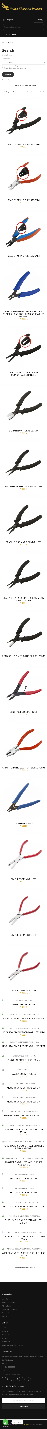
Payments (5, 1335)
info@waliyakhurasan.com (11, 1374)
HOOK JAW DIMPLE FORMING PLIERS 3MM (23, 1046)
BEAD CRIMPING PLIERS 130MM (23, 144)
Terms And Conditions (9, 1309)
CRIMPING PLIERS (23, 823)
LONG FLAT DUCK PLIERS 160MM (23, 1060)
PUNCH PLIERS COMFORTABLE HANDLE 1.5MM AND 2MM (23, 1147)
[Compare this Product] (41, 101)
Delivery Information (9, 1302)
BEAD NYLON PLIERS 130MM (23, 431)
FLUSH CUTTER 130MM (23, 1004)
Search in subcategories (12, 66)
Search (10, 42)
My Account (6, 1342)
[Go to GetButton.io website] (5, 1426)
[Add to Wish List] (41, 101)
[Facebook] (4, 1379)
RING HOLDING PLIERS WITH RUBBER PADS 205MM (24, 1163)
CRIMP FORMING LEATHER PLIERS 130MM (23, 768)
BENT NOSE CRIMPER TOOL (24, 712)
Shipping (5, 1331)
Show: (33, 92)
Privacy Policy (6, 1306)
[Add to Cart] (41, 101)
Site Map (5, 1338)
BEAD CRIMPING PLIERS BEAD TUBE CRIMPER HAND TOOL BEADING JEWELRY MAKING (23, 314)
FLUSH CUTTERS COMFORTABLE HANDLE (23, 1018)
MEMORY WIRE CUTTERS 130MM (23, 1088)
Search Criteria (7, 55)
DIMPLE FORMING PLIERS (23, 879)
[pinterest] (27, 1379)
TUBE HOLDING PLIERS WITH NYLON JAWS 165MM (23, 1237)
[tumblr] (32, 1379)
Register (10, 20)
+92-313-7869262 (8, 1367)
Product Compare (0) (9, 80)
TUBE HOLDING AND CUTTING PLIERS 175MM (24, 1221)
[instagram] (9, 1379)
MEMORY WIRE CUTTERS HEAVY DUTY (23, 1115)
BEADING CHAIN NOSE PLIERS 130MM (23, 486)
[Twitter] (15, 1379)
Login (3, 20)
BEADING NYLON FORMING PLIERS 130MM (23, 656)
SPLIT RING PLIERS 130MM (23, 1178)
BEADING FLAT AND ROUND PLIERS (23, 542)
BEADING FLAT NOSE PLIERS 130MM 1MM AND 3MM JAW (23, 599)
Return (4, 1316)
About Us (5, 1299)
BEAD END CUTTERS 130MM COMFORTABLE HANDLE (23, 373)
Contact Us (6, 1313)
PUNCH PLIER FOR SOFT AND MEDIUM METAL (23, 1130)
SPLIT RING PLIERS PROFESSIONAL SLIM (23, 1206)
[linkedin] (21, 1379)
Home (4, 42)
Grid (12, 85)
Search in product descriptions (15, 68)
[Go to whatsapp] (5, 1422)
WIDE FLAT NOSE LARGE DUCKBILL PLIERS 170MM (23, 1254)
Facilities (5, 1328)
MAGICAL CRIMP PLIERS (23, 1074)
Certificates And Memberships (12, 1345)
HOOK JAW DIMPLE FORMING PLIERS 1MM (23, 1032)
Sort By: (6, 92)
